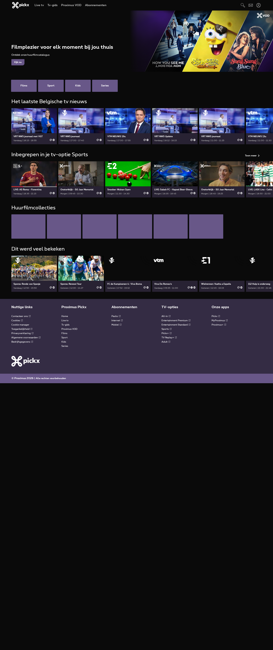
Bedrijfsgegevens (21, 395)
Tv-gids (65, 378)
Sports (165, 382)
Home (64, 369)
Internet (116, 373)
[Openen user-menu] (258, 5)
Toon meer (251, 102)
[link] (34, 126)
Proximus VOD (69, 382)
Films (64, 386)
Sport (64, 390)
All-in (165, 369)
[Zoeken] (243, 5)
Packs (114, 369)
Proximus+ (218, 378)
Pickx (215, 369)
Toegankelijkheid (20, 382)
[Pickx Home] (25, 414)
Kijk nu (18, 62)
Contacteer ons (19, 369)
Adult (165, 395)
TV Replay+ (168, 390)
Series (64, 399)
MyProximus (219, 373)
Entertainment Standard (175, 378)
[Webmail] (251, 5)
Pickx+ (165, 386)
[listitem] (28, 279)
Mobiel (115, 378)
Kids (63, 395)
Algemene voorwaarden (24, 390)
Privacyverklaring (21, 386)
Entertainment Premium (175, 373)
